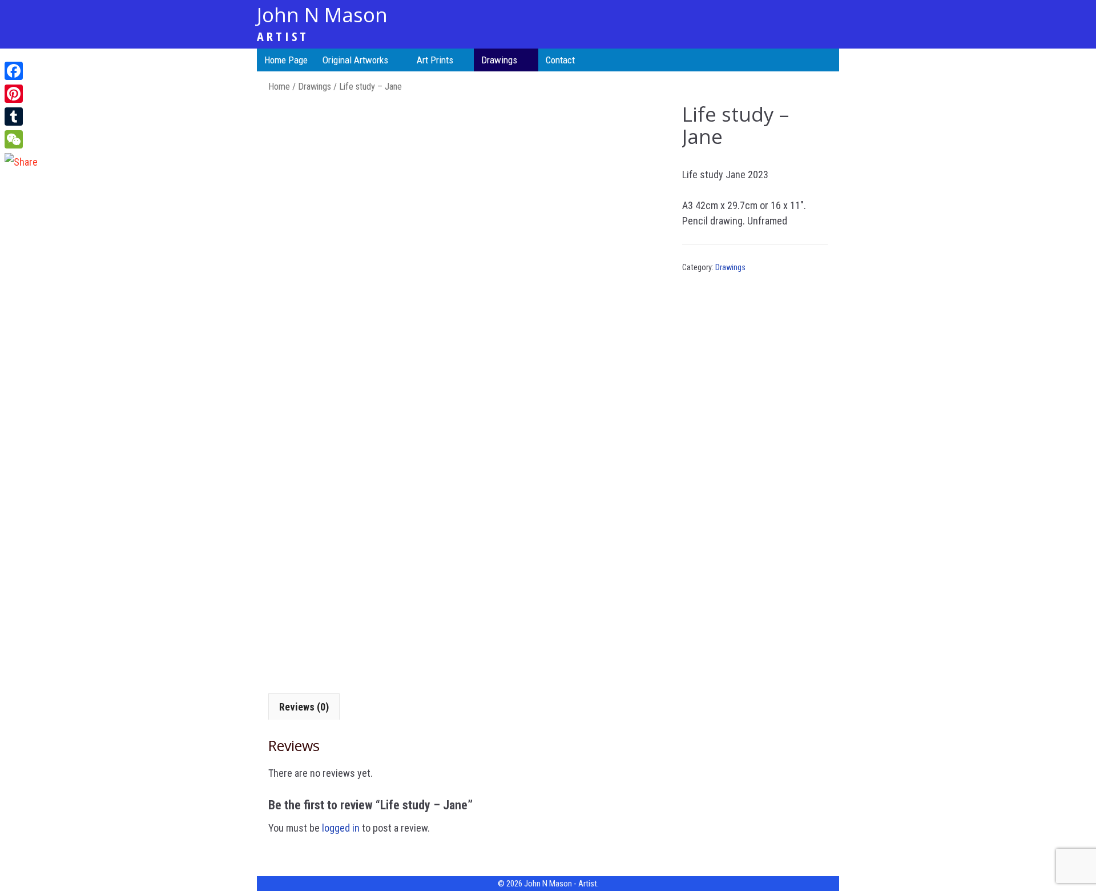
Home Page (286, 60)
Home (279, 86)
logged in (341, 828)
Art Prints (435, 60)
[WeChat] (21, 139)
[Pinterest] (21, 93)
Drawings (499, 60)
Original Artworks (355, 60)
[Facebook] (21, 70)
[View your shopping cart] (828, 60)
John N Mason (322, 14)
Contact (560, 60)
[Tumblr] (21, 116)
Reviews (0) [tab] (304, 707)
